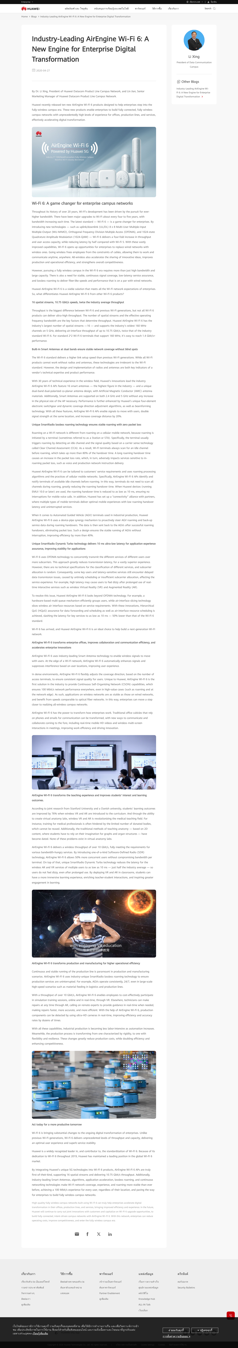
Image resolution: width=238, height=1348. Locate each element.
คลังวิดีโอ (143, 1293)
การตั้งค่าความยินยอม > (176, 1336)
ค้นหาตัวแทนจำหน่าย (71, 1287)
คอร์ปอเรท (183, 1281)
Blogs (34, 16)
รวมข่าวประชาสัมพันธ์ (32, 1287)
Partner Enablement (109, 1293)
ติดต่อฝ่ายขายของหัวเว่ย (72, 1281)
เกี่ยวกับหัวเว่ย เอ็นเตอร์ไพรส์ (35, 1281)
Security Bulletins (186, 1287)
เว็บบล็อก (143, 1310)
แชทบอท (64, 1293)
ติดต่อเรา (25, 1299)
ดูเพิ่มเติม (25, 1304)
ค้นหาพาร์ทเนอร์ (107, 1287)
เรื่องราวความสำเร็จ (149, 1281)
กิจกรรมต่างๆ (27, 1293)
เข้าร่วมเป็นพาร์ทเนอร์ (110, 1281)
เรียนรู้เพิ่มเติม (40, 1333)
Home (24, 16)
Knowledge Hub (147, 1299)
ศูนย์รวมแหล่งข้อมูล (148, 1287)
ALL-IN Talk (144, 1304)
